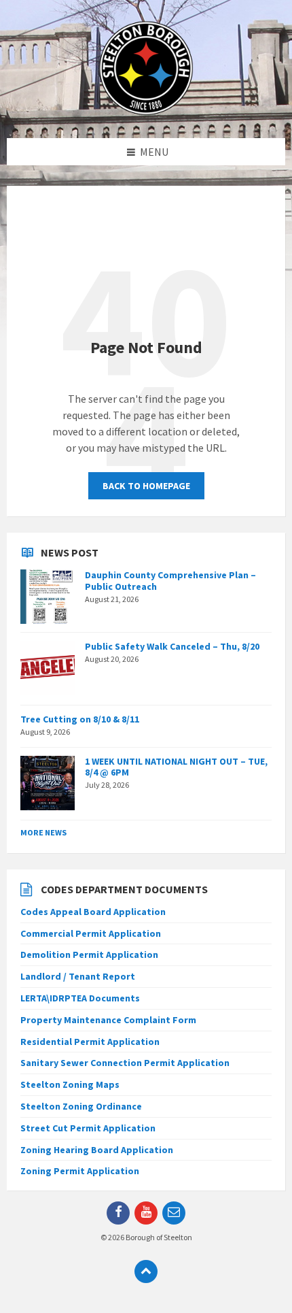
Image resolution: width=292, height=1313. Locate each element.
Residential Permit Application (90, 1041)
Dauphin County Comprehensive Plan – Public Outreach (170, 581)
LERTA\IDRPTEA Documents (80, 998)
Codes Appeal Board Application (93, 911)
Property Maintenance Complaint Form (108, 1020)
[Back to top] (146, 1271)
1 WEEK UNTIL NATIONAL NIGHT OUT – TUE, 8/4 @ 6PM (176, 767)
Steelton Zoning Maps (70, 1084)
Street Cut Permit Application (88, 1128)
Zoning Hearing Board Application (96, 1150)
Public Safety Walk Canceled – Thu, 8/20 (172, 646)
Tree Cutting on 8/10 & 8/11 (79, 719)
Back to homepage (146, 486)
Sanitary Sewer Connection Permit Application (125, 1063)
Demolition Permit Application (89, 954)
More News (43, 832)
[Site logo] (146, 111)
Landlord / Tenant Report (77, 976)
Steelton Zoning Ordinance (81, 1106)
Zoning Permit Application (79, 1171)
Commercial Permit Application (90, 933)
